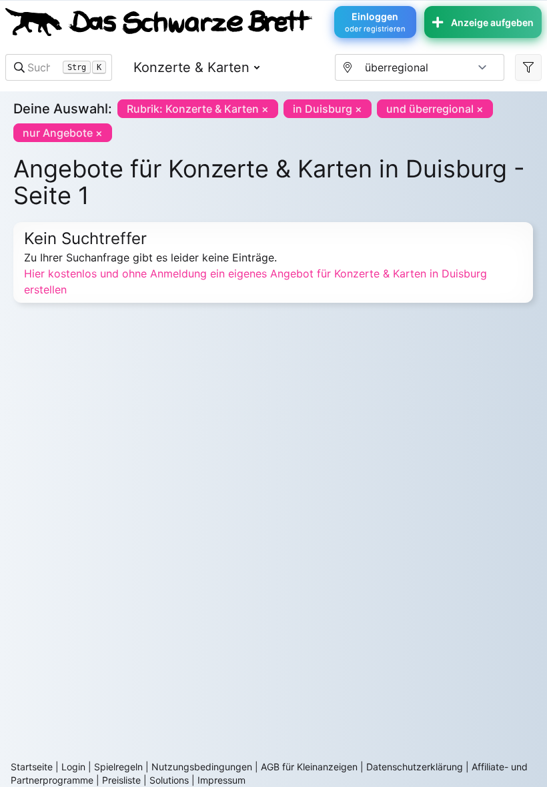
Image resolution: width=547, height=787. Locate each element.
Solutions (169, 780)
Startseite (32, 766)
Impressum (221, 780)
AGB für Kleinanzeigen (309, 766)
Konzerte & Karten (191, 67)
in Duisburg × (327, 108)
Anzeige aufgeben (492, 22)
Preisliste (121, 780)
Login (73, 766)
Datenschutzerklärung (414, 766)
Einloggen (375, 22)
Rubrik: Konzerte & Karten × (198, 108)
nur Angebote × (63, 132)
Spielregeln (118, 766)
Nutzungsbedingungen (201, 766)
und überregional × (435, 108)
